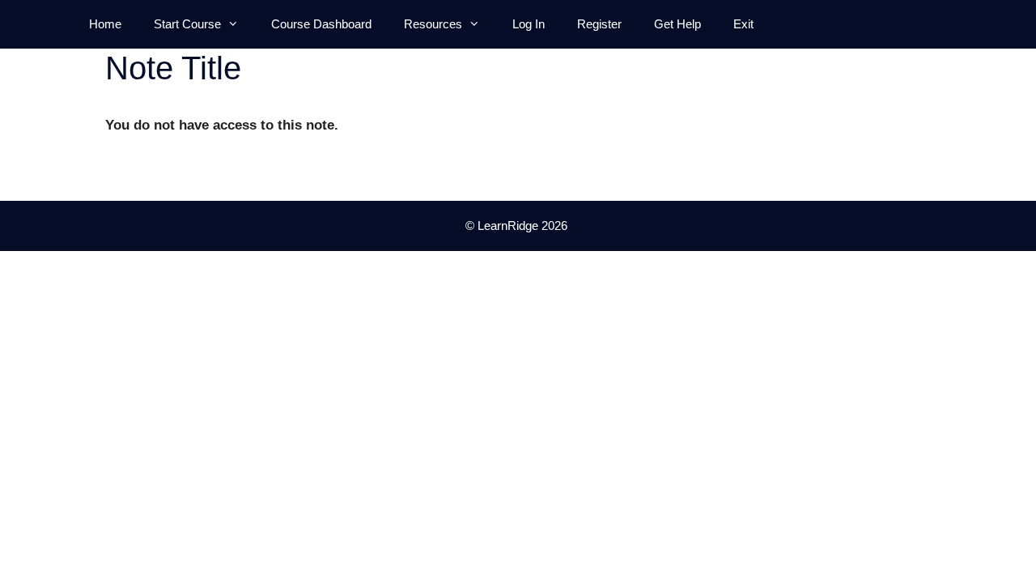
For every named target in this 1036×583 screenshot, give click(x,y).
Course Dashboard (321, 24)
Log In (528, 24)
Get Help (677, 24)
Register (599, 24)
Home (105, 24)
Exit (743, 24)
